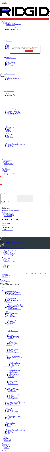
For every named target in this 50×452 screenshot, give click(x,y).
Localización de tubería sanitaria (11, 297)
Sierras (9, 358)
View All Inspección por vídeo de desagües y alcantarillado (17, 295)
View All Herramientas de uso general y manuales (14, 125)
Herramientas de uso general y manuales (10, 412)
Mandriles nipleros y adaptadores (13, 343)
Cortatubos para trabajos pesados (15, 363)
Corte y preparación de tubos (10, 95)
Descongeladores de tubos (12, 391)
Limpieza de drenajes (7, 252)
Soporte (3, 159)
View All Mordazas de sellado (12, 308)
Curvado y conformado (9, 93)
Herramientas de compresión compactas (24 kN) (15, 306)
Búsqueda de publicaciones (8, 164)
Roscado (7, 334)
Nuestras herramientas (5, 249)
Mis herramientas (5, 9)
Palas (7, 135)
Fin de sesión (6, 289)
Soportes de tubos (11, 354)
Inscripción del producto (8, 160)
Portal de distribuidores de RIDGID (9, 173)
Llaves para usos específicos (12, 381)
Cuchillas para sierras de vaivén (9, 214)
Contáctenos (6, 167)
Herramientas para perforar (8, 213)
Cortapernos (8, 130)
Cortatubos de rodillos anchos (14, 365)
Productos (3, 290)
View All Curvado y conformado (13, 384)
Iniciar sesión (6, 267)
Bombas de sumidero (11, 415)
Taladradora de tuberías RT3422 (7, 227)
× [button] (0, 285)
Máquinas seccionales (9, 325)
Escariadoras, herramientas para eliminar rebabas (15, 400)
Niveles (7, 129)
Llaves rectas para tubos (12, 369)
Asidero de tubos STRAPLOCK (11, 127)
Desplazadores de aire (9, 146)
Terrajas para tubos (13, 342)
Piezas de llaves (10, 382)
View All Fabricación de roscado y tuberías (13, 333)
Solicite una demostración (6, 169)
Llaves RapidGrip (11, 371)
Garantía (5, 162)
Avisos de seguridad (7, 165)
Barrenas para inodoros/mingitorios (13, 320)
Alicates (7, 421)
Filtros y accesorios (9, 145)
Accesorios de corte (9, 312)
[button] (25, 0)
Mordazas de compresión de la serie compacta (15, 310)
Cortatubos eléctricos (11, 360)
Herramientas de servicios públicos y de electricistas (12, 255)
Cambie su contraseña (5, 10)
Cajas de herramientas (9, 137)
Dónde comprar (4, 168)
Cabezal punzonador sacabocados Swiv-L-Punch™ (14, 113)
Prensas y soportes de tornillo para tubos (12, 78)
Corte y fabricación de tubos (10, 79)
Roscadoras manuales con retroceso (15, 341)
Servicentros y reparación (8, 163)
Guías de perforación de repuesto (11, 133)
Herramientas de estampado (12, 387)
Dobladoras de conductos (10, 116)
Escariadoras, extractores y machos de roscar (15, 357)
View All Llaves (10, 368)
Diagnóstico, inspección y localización (10, 250)
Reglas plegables (8, 131)
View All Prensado (9, 302)
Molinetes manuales (11, 321)
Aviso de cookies (5, 274)
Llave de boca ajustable (11, 376)
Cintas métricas (8, 136)
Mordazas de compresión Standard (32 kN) (14, 309)
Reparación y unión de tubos (10, 94)
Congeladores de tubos (11, 390)
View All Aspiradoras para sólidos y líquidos (13, 142)
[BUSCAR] (25, 198)
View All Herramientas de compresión (14, 303)
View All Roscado (11, 335)
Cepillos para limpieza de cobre (13, 398)
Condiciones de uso (5, 277)
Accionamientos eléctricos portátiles (13, 337)
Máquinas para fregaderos (10, 323)
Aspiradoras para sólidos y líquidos (9, 256)
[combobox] (4, 70)
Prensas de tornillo (9, 128)
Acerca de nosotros (5, 170)
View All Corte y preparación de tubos (14, 394)
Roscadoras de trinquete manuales (15, 340)
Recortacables (8, 409)
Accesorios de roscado (11, 344)
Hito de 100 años (7, 174)
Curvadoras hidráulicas (11, 351)
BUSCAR (3, 202)
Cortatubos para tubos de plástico (13, 397)
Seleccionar (2, 76)
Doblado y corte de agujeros (10, 77)
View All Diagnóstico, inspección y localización (13, 292)
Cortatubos (10, 395)
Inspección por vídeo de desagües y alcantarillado (13, 294)
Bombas (7, 126)
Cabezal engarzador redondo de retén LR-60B (13, 112)
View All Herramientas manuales (13, 319)
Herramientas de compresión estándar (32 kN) (15, 305)
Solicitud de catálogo (7, 440)
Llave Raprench (11, 373)
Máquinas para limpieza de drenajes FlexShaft (15, 330)
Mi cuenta (3, 8)
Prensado (5, 251)
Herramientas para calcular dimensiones (12, 117)
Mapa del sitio (4, 276)
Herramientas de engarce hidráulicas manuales (13, 109)
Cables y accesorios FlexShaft (13, 331)
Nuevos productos (7, 433)
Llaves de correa (10, 379)
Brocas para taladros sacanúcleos (9, 215)
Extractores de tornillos (9, 132)
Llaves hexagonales (11, 375)
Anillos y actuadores (9, 311)
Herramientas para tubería (8, 216)
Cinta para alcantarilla (11, 322)
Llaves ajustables (10, 380)
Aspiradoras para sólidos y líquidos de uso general (14, 143)
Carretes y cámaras (11, 296)
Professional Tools (3, 281)
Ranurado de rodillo (9, 345)
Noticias (5, 171)
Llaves (7, 92)
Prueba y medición (9, 299)
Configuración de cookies (6, 275)
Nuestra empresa (4, 257)
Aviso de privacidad (5, 273)
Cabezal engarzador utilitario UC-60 (11, 110)
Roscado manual (10, 338)
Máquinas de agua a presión (10, 326)
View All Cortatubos (13, 361)
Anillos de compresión (9, 315)
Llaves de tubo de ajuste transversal (13, 374)
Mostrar (1, 221)
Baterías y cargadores (9, 314)
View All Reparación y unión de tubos (14, 389)
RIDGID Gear (6, 172)
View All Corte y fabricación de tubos (14, 356)
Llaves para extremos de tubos (13, 372)
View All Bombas (11, 414)
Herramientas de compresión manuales (12, 313)
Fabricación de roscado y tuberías (7, 206)
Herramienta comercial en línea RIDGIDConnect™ (14, 300)
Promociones (6, 158)
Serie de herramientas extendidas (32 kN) (14, 304)
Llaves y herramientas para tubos (9, 91)
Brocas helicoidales (9, 134)
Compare (5, 229)
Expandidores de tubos (11, 386)
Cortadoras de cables (9, 408)
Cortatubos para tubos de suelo (13, 359)
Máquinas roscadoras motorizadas (13, 336)
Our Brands (8, 281)
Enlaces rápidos (4, 262)
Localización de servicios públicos (11, 298)
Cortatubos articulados (13, 364)
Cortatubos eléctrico (11, 396)
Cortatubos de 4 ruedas (13, 362)
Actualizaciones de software (8, 166)
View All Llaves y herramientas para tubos (12, 367)
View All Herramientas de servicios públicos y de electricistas (15, 402)
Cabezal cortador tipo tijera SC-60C (11, 114)
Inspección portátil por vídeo (10, 293)
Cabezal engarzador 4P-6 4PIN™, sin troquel (13, 111)
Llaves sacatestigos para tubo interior (14, 370)
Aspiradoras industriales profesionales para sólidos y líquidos (15, 144)
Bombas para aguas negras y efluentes (14, 416)
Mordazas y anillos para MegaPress (12, 316)
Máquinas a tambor (9, 324)
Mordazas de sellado (9, 307)
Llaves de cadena (11, 377)
